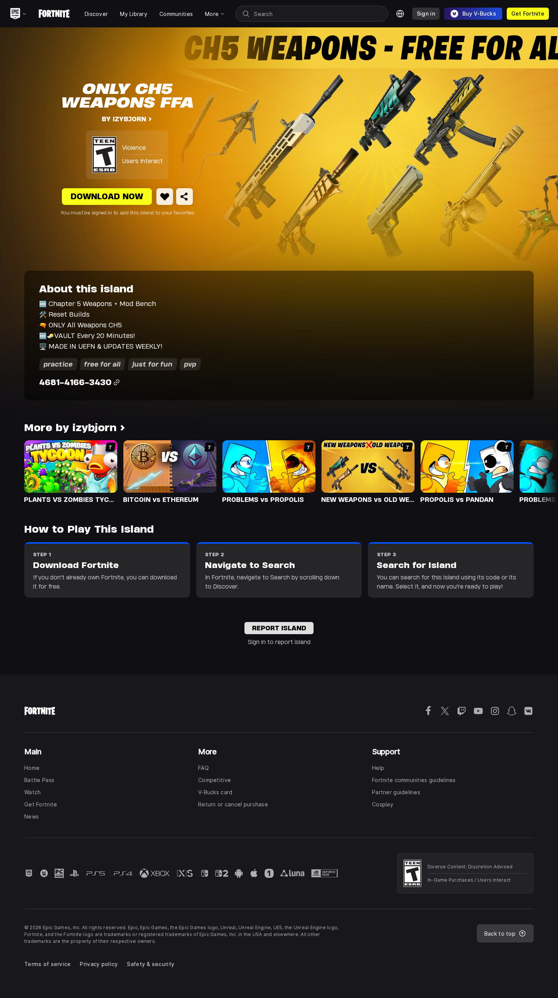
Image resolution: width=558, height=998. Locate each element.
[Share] (184, 196)
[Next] (537, 471)
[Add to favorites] (164, 196)
